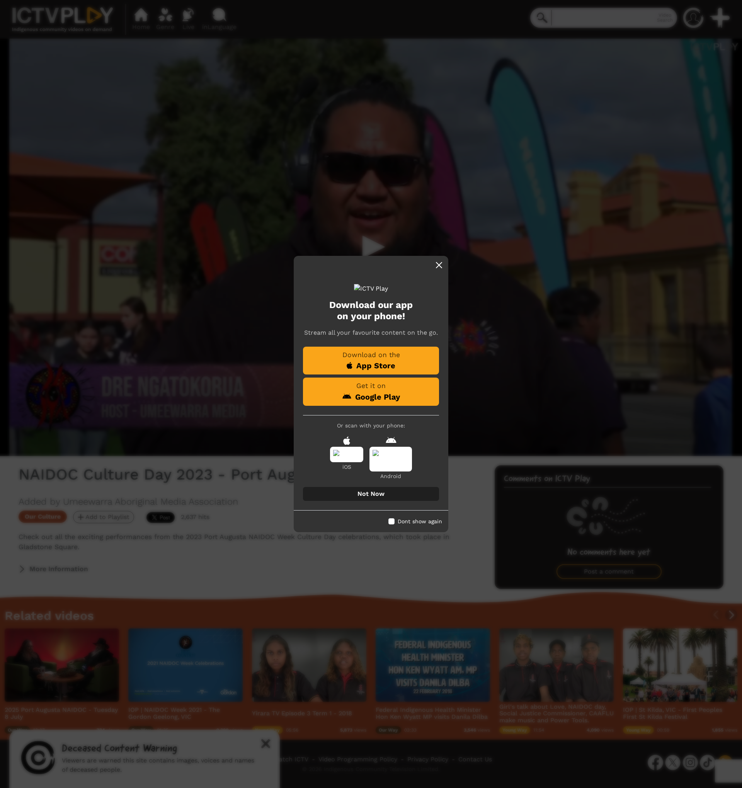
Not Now (371, 493)
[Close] (439, 265)
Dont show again (420, 521)
